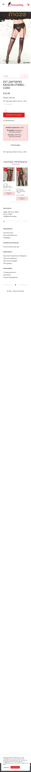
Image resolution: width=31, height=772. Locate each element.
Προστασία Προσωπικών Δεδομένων (15, 256)
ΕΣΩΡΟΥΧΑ (17, 135)
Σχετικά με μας (8, 233)
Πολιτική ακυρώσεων (10, 258)
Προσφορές (6, 238)
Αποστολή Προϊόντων (10, 235)
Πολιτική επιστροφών (10, 261)
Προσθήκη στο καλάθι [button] (9, 193)
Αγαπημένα (7, 275)
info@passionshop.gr (10, 216)
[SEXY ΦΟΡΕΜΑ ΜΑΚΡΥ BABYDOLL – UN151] (22, 176)
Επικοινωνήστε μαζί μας (11, 247)
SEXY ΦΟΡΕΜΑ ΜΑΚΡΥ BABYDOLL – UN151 (21, 191)
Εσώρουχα (18, 130)
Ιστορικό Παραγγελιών (10, 277)
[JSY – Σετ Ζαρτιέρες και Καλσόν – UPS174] (9, 174)
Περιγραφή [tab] (15, 145)
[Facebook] (15, 285)
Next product (26, 76)
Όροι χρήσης (7, 263)
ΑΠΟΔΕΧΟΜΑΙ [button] (15, 767)
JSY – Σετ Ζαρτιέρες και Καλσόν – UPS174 (8, 186)
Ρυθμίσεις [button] (6, 767)
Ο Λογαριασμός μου (9, 272)
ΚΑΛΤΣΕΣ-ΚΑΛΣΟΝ (15, 132)
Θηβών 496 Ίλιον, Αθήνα (11, 212)
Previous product (22, 76)
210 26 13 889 (7, 214)
